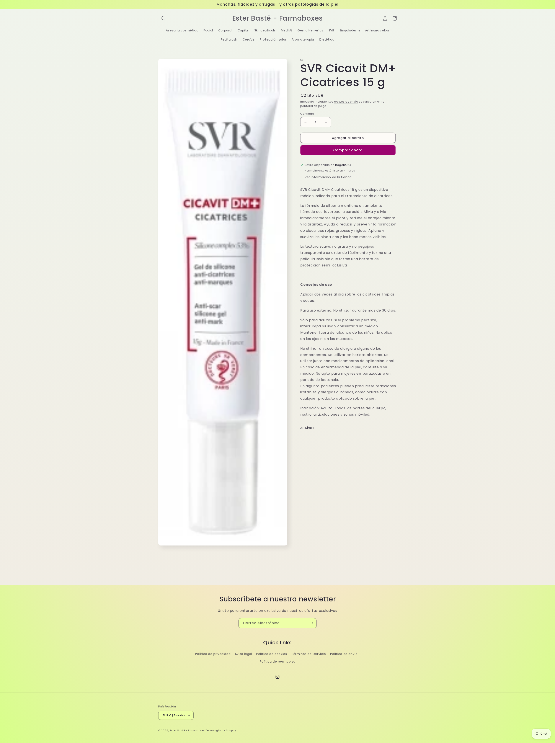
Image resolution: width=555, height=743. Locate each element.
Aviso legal (243, 654)
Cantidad (307, 114)
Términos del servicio (308, 654)
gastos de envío (346, 101)
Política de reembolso (277, 661)
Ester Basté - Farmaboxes (187, 730)
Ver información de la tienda (328, 177)
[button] (163, 18)
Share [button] (310, 428)
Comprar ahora (348, 150)
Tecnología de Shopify (221, 730)
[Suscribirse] (311, 623)
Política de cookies (271, 654)
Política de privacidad (212, 654)
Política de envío (343, 654)
